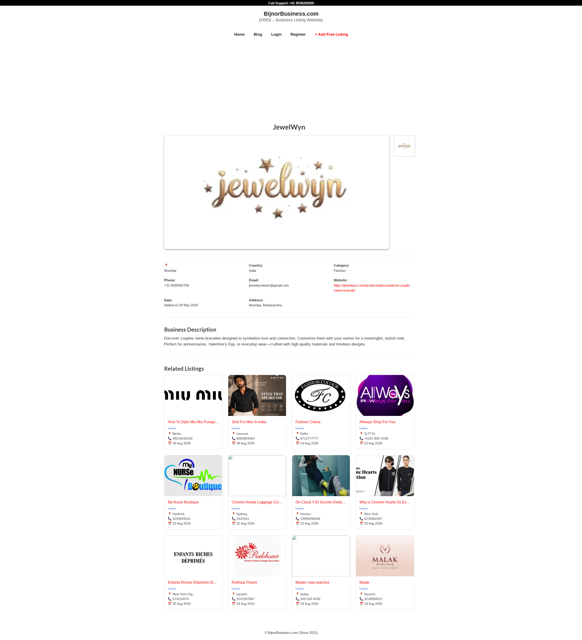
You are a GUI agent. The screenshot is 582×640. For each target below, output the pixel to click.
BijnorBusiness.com (291, 13)
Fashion (172, 428)
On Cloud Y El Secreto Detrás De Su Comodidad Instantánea (321, 502)
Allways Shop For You (377, 422)
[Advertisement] (291, 75)
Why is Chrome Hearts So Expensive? (384, 502)
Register (298, 34)
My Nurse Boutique (183, 502)
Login (276, 34)
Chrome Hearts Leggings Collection (257, 502)
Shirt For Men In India (249, 422)
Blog (258, 34)
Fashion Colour (308, 422)
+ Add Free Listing (331, 34)
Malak (364, 582)
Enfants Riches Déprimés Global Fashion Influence (193, 582)
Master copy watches (312, 582)
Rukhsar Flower (244, 582)
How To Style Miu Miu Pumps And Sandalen (193, 422)
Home (239, 34)
